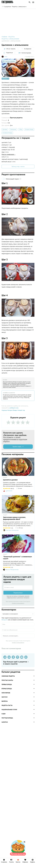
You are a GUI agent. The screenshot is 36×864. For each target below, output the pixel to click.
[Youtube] (21, 657)
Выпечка (18, 862)
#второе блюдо (12, 410)
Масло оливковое (9, 154)
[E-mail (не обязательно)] (18, 630)
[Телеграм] (4, 657)
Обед (20, 129)
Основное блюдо (7, 133)
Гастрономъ (4, 862)
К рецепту (4, 78)
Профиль (32, 862)
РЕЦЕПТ (5, 477)
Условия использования (18, 603)
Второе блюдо (29, 129)
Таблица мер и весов (18, 166)
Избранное (25, 862)
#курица (4, 410)
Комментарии (30, 11)
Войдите (5, 620)
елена (5, 56)
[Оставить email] (18, 587)
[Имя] (18, 624)
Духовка (4, 129)
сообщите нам (13, 408)
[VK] (9, 657)
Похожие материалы (17, 11)
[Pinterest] (17, 657)
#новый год (21, 410)
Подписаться (18, 593)
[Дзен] (26, 657)
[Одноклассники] (13, 657)
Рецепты (11, 862)
